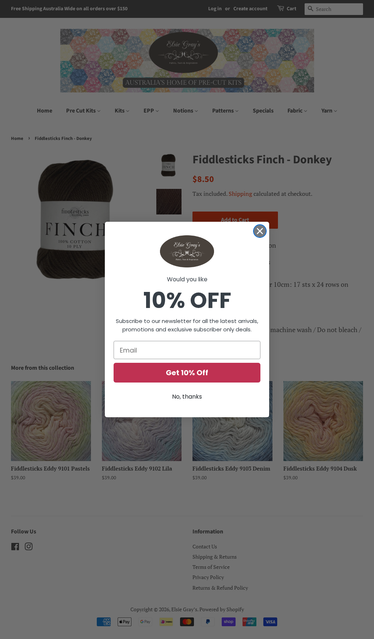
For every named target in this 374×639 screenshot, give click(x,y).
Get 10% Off (187, 373)
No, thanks (187, 396)
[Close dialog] (259, 231)
